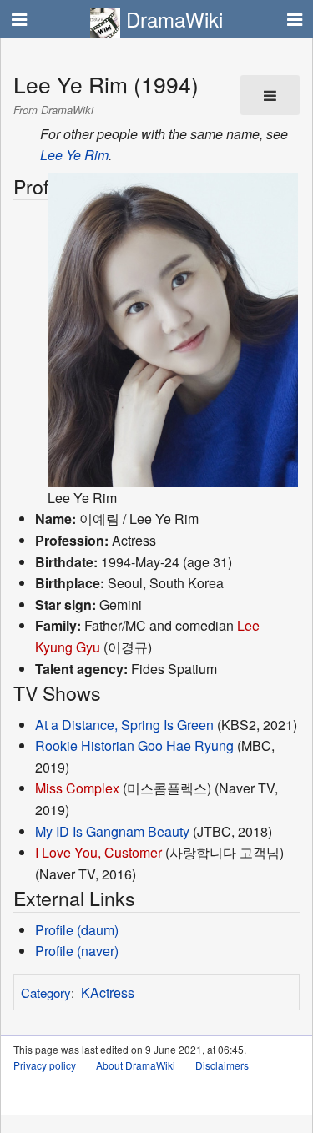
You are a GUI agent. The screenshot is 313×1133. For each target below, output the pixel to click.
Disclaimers (222, 1065)
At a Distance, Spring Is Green (124, 724)
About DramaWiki (135, 1065)
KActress (107, 992)
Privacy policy (44, 1065)
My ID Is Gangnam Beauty (112, 831)
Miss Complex (77, 788)
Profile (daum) (77, 929)
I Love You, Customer (98, 852)
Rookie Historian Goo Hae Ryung (134, 745)
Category (46, 992)
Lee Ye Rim (74, 154)
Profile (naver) (77, 950)
